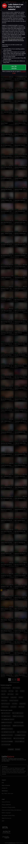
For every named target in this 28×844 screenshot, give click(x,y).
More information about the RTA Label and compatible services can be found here (13, 40)
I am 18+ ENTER (14, 67)
